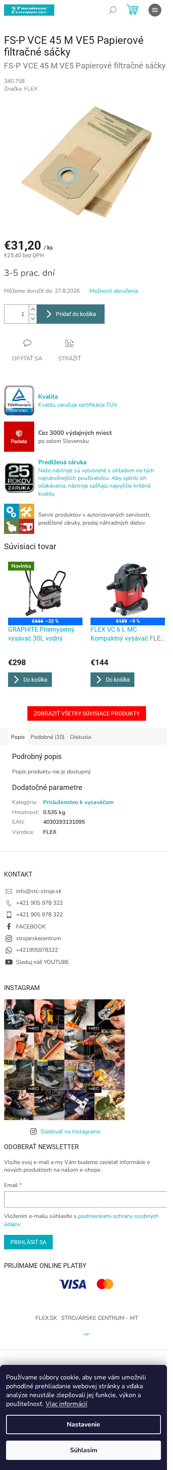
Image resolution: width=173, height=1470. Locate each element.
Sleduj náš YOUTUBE (42, 962)
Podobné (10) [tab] (47, 737)
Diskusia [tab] (80, 737)
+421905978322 (37, 950)
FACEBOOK (31, 926)
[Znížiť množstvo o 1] (33, 318)
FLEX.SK (46, 1318)
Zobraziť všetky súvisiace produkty (87, 713)
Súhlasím (83, 1450)
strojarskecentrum (38, 938)
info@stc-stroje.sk (39, 891)
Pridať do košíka (76, 314)
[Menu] (155, 10)
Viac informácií (66, 1404)
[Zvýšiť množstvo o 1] (33, 309)
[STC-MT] (86, 1334)
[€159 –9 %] (128, 590)
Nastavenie (83, 1424)
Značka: (20, 89)
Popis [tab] (18, 737)
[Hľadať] (113, 10)
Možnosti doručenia (113, 291)
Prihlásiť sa (28, 1242)
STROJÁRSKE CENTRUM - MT (99, 1318)
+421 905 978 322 (39, 903)
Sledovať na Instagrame (70, 1131)
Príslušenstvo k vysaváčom (78, 802)
